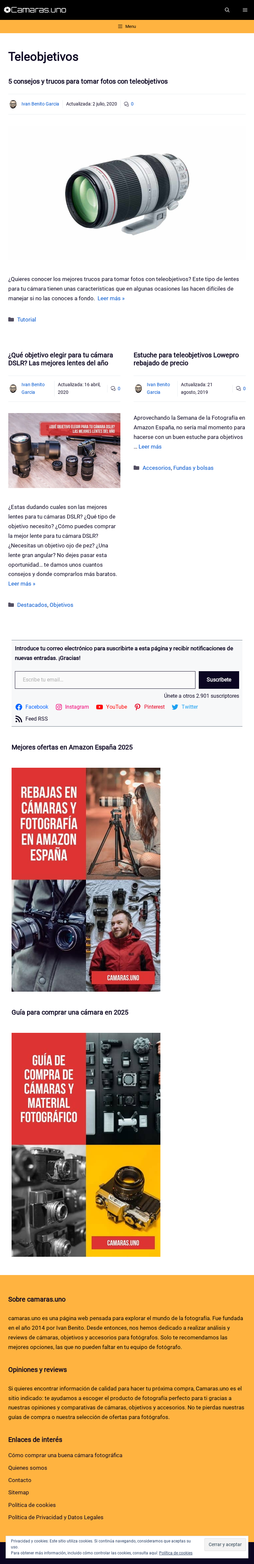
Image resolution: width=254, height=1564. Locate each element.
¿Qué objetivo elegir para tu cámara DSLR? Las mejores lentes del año (60, 359)
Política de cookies (32, 1505)
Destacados (32, 605)
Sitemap (18, 1492)
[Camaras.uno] (36, 10)
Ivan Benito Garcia (40, 104)
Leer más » (111, 298)
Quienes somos (27, 1467)
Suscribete (219, 679)
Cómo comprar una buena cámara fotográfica (65, 1455)
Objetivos (61, 605)
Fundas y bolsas (193, 467)
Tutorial (26, 319)
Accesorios (157, 467)
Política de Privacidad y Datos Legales (56, 1517)
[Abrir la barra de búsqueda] (227, 10)
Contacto (19, 1480)
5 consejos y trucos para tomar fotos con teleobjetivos (88, 81)
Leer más (150, 446)
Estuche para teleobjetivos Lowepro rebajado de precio (186, 359)
